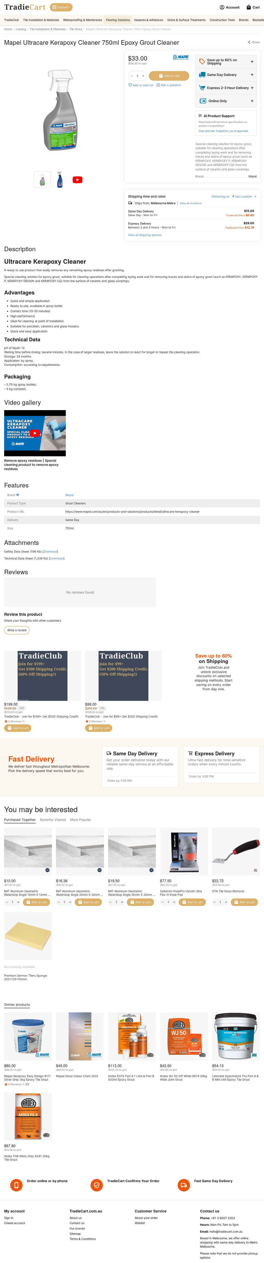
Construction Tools (222, 20)
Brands (243, 20)
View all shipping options (144, 235)
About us (76, 1218)
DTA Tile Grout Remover (228, 891)
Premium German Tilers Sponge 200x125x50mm (25, 977)
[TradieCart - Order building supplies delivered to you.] (25, 7)
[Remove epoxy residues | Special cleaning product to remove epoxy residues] (35, 433)
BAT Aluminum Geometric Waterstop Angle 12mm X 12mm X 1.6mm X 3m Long (27, 892)
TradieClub (11, 20)
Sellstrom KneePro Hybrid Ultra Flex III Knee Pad (181, 892)
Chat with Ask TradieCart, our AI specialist (223, 130)
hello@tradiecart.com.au (226, 1231)
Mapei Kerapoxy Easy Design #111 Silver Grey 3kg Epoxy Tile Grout (27, 1077)
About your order (146, 1218)
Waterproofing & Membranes (82, 20)
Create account (14, 1223)
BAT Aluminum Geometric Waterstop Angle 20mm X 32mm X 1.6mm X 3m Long (131, 892)
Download (50, 551)
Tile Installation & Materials (41, 20)
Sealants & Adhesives (148, 20)
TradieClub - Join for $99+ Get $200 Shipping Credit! (121, 716)
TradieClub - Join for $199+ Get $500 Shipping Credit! (41, 716)
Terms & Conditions (83, 1239)
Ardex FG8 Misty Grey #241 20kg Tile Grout (27, 1157)
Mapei (69, 495)
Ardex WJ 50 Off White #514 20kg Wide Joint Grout (183, 1077)
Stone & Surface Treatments (186, 20)
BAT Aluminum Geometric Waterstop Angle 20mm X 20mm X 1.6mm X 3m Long (79, 892)
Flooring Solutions (118, 20)
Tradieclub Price (235, 215)
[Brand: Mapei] (181, 57)
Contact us (77, 1223)
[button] (253, 42)
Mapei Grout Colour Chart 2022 (77, 1076)
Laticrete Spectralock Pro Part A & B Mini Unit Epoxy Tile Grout (235, 1077)
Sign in (8, 1218)
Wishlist (140, 1223)
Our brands (77, 1228)
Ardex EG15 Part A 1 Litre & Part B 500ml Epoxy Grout (131, 1077)
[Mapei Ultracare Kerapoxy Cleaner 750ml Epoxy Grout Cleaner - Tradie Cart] (60, 110)
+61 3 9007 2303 (223, 1218)
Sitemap (75, 1233)
